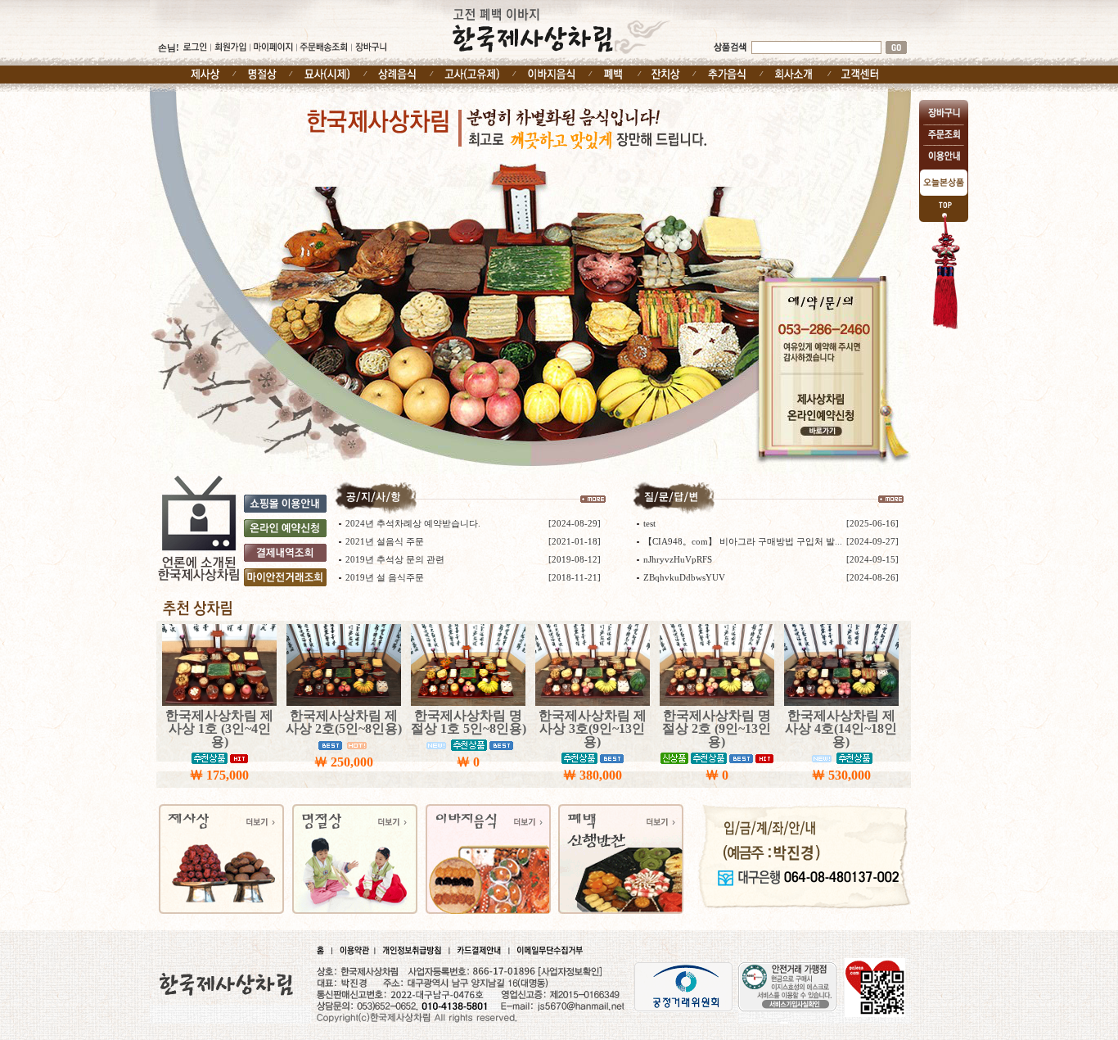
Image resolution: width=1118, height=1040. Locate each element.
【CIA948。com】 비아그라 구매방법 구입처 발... (742, 541)
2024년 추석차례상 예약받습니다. (412, 523)
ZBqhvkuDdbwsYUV (684, 577)
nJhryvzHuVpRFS (677, 559)
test (649, 523)
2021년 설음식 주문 (384, 541)
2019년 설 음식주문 (384, 577)
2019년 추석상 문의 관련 (394, 559)
